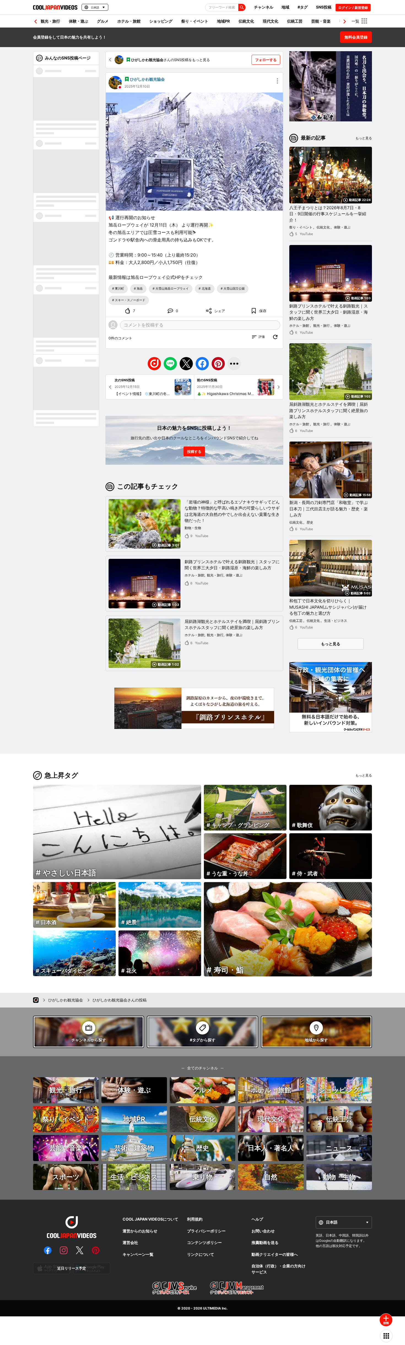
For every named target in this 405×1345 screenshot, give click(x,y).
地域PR (223, 21)
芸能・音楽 (321, 21)
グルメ (103, 21)
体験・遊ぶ (78, 21)
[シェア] (234, 363)
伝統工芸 (295, 21)
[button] (344, 21)
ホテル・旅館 (129, 21)
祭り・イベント (194, 21)
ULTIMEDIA (212, 1308)
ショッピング (160, 21)
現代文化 (270, 21)
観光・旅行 (50, 21)
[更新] (275, 337)
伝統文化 (246, 21)
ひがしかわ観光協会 (147, 79)
